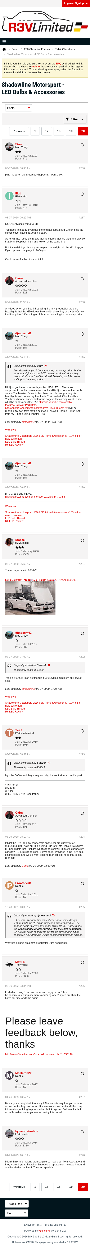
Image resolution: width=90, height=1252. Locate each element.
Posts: (18, 158)
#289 (82, 357)
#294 (82, 836)
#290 (82, 487)
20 (83, 131)
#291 (82, 563)
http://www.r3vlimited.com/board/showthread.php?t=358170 (39, 1054)
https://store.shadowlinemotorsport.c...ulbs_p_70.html (35, 496)
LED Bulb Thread (15, 441)
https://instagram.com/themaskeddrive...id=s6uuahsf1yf (36, 408)
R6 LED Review (14, 444)
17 (46, 131)
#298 (82, 1155)
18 (58, 131)
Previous (19, 131)
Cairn (25, 865)
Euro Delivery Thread (18, 579)
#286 (82, 168)
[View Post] (45, 365)
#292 (82, 656)
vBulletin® (44, 1230)
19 (71, 131)
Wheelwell (11, 429)
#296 (82, 985)
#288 (82, 302)
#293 (82, 754)
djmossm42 (28, 421)
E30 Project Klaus (43, 579)
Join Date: (21, 155)
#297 (82, 1097)
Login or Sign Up (74, 3)
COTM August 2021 (67, 579)
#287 (82, 217)
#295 (82, 907)
